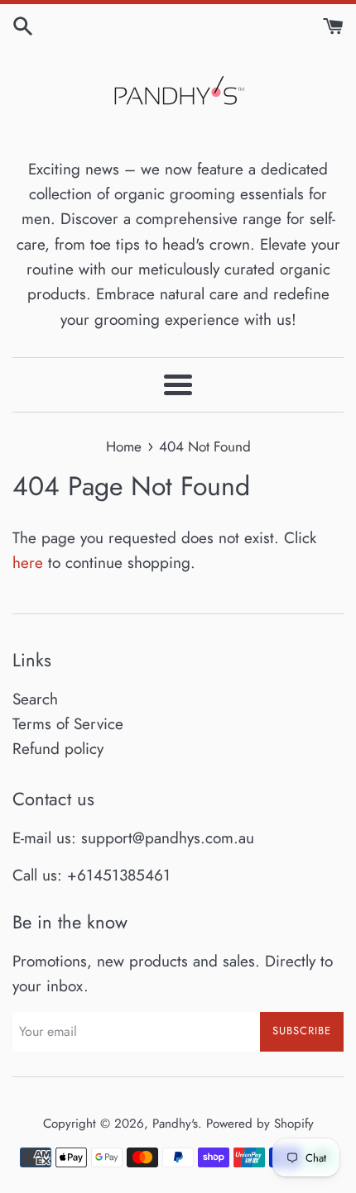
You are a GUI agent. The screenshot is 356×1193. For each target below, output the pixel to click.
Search (35, 699)
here (27, 562)
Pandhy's (175, 1123)
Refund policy (57, 748)
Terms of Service (67, 724)
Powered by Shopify (260, 1123)
